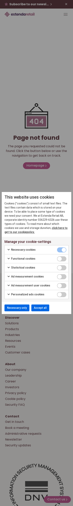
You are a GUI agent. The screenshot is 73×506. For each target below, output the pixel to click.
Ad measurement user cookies (30, 285)
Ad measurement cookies (27, 276)
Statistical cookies (23, 267)
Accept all (40, 307)
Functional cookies (23, 258)
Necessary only (17, 307)
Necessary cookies (23, 249)
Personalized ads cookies (27, 294)
